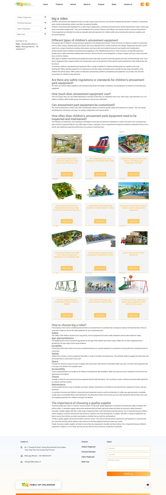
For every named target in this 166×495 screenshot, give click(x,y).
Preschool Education (24, 23)
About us (87, 4)
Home (45, 4)
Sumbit (127, 474)
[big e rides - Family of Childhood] (25, 4)
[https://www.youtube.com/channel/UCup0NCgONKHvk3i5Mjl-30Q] (148, 485)
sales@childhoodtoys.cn (29, 44)
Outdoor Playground (24, 17)
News (114, 4)
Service (73, 4)
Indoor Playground (23, 29)
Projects (101, 4)
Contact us (128, 4)
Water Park (21, 34)
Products (59, 4)
